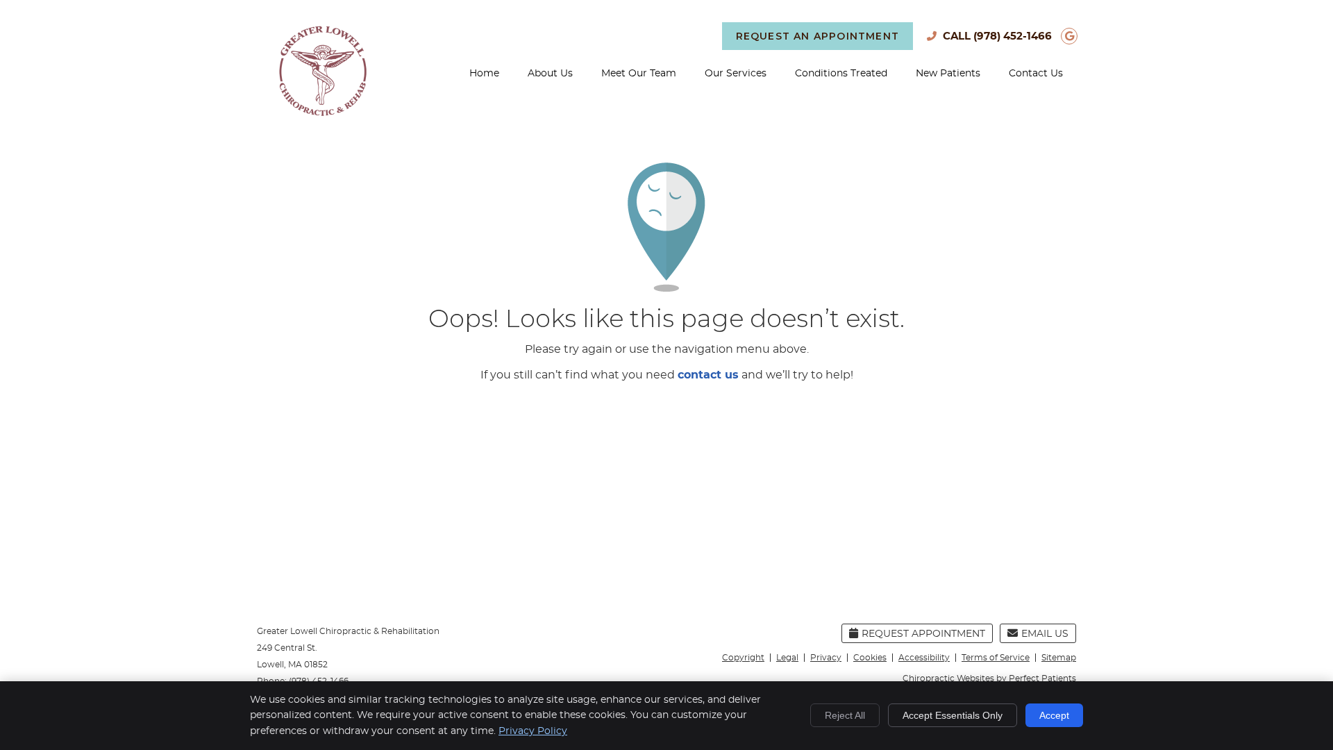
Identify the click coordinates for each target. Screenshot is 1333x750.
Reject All (845, 715)
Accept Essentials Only (953, 715)
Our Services (735, 73)
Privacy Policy (532, 731)
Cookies (870, 657)
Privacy (825, 657)
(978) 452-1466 (1012, 36)
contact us (708, 375)
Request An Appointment (817, 36)
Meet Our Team (638, 73)
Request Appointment (923, 634)
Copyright (743, 657)
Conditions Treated (841, 73)
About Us (550, 73)
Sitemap (1058, 657)
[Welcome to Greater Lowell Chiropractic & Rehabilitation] (323, 112)
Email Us (1044, 634)
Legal (787, 657)
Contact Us (1036, 73)
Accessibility (924, 657)
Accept (1054, 715)
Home (484, 73)
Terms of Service (996, 657)
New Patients (948, 73)
